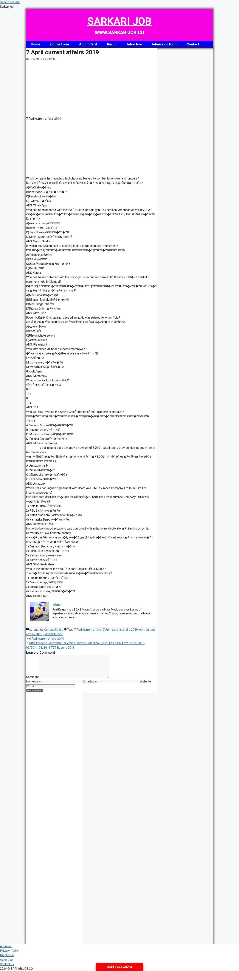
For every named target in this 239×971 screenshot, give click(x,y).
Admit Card (88, 44)
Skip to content (10, 2)
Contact (193, 44)
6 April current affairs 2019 (46, 638)
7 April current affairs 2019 (120, 629)
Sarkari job (7, 6)
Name (30, 681)
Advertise (134, 44)
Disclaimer (7, 955)
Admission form (164, 44)
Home (35, 44)
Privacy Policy (9, 950)
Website (145, 681)
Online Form (59, 44)
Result (112, 44)
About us (6, 946)
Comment (32, 677)
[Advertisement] (91, 89)
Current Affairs (53, 629)
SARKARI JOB (119, 21)
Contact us (7, 964)
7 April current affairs (88, 629)
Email (86, 681)
